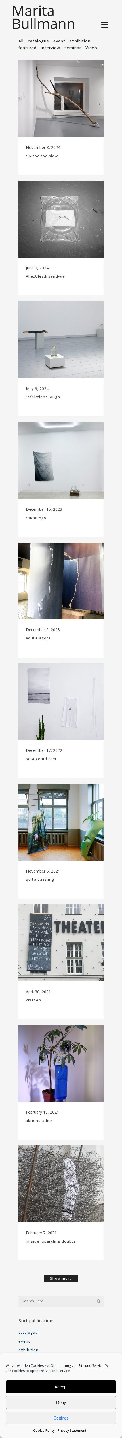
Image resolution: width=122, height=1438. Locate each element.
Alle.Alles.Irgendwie (45, 276)
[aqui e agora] (61, 581)
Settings (61, 1418)
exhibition (28, 1349)
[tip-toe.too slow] (61, 98)
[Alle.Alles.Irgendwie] (61, 219)
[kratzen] (61, 942)
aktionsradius (39, 1120)
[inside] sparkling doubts (51, 1241)
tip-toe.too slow (42, 155)
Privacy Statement (72, 1430)
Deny (61, 1402)
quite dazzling (40, 879)
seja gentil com (41, 758)
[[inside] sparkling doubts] (61, 1183)
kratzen (33, 1000)
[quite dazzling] (61, 822)
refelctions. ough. (43, 396)
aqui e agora (38, 638)
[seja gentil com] (61, 701)
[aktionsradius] (61, 1063)
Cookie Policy (44, 1430)
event (24, 1341)
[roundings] (61, 460)
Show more (61, 1278)
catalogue (28, 1332)
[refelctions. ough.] (61, 339)
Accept (61, 1386)
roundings (36, 517)
